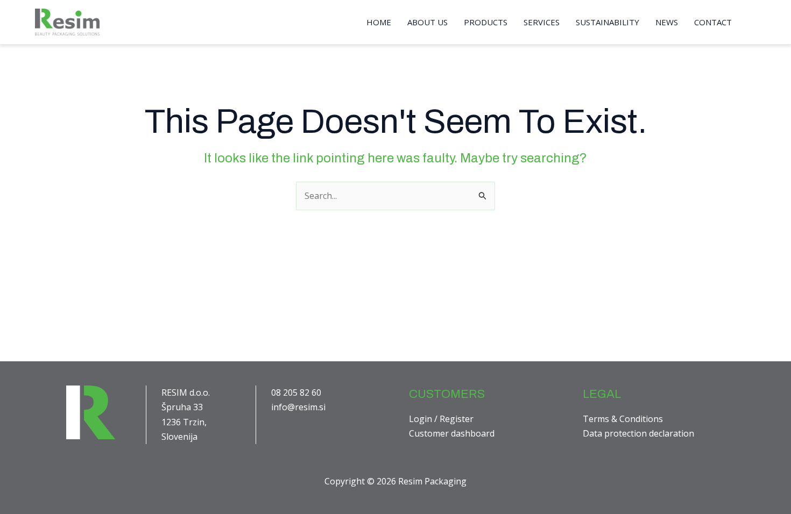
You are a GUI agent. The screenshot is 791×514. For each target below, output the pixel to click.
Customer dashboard (452, 433)
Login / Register (441, 419)
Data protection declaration (638, 433)
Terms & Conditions (623, 419)
